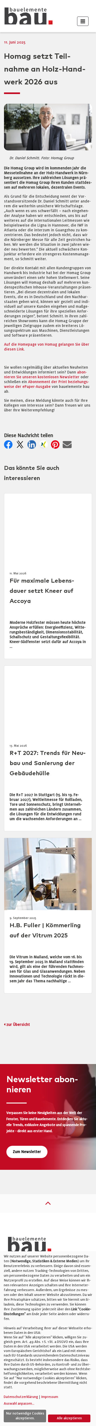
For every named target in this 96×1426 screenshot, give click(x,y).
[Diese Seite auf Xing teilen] (44, 446)
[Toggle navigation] (83, 21)
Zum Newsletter (27, 1152)
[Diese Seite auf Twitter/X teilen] (21, 446)
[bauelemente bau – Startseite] (27, 1246)
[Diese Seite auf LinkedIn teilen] (32, 446)
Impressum (49, 1397)
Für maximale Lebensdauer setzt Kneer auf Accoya (42, 591)
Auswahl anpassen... (19, 1403)
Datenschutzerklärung (21, 1397)
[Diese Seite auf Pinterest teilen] (56, 446)
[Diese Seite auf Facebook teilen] (9, 446)
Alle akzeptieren (69, 1418)
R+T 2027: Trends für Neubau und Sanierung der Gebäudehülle (48, 763)
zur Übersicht (18, 1025)
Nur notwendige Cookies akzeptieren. (25, 1416)
